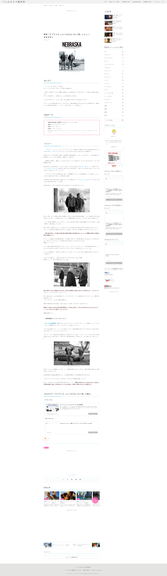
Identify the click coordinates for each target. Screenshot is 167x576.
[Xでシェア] (63, 479)
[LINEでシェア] (76, 479)
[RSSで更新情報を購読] (116, 146)
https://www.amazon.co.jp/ (73, 71)
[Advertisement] (72, 21)
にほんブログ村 (108, 274)
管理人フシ (114, 136)
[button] (80, 479)
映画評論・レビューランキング (111, 287)
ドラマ (46, 447)
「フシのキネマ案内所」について (72, 570)
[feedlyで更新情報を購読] (114, 146)
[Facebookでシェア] (67, 479)
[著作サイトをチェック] (112, 146)
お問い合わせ (86, 570)
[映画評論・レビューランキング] (107, 286)
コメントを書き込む (72, 557)
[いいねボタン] (45, 438)
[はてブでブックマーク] (71, 479)
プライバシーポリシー (97, 570)
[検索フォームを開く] (163, 1)
